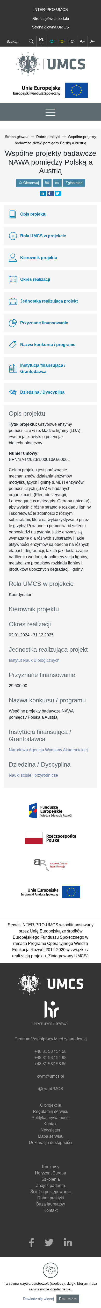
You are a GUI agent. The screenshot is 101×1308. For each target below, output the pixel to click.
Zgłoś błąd (74, 183)
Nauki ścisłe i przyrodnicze (33, 775)
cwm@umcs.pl (50, 1076)
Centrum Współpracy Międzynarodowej (51, 1039)
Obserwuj (30, 183)
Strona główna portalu (50, 18)
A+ (82, 41)
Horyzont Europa (50, 1173)
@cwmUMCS (50, 1088)
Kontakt (50, 1124)
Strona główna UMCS (50, 27)
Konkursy (50, 1167)
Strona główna (16, 137)
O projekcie (50, 1105)
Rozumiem (68, 1299)
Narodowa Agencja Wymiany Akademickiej (48, 750)
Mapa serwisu (50, 1136)
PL (41, 39)
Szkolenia (50, 1179)
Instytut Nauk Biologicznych (34, 660)
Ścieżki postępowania (50, 1191)
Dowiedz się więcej (38, 1299)
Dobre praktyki (48, 137)
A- (92, 41)
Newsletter (50, 1130)
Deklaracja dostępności (50, 1142)
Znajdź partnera (50, 1185)
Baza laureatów (50, 1204)
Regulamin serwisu (50, 1111)
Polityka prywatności (50, 1117)
